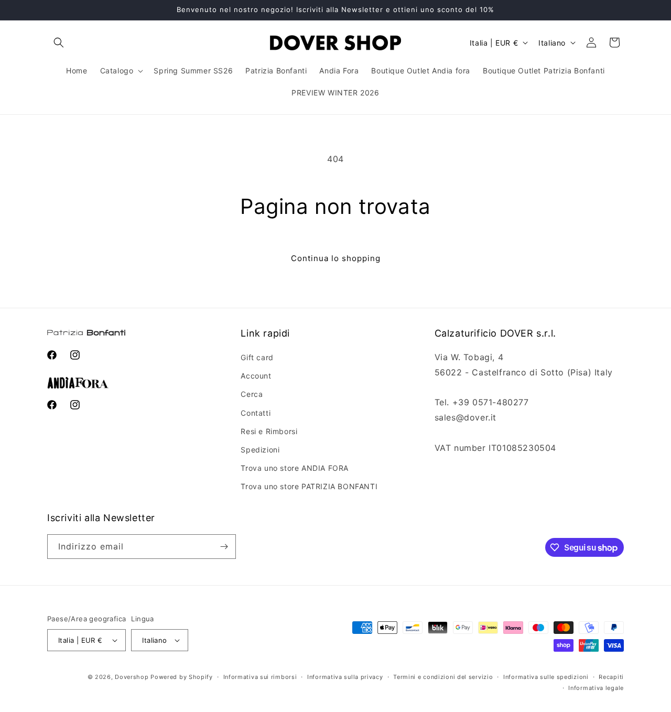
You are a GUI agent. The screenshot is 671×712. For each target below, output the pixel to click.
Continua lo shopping (336, 258)
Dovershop (131, 677)
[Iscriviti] (223, 546)
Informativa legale (596, 688)
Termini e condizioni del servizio (443, 677)
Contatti (255, 412)
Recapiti (611, 677)
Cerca (252, 394)
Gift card (257, 357)
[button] (58, 42)
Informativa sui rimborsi (260, 677)
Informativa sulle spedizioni (546, 677)
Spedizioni (260, 449)
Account (256, 375)
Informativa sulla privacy (345, 677)
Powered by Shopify (181, 677)
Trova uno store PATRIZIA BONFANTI (309, 486)
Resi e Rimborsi (269, 431)
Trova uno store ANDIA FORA (295, 467)
